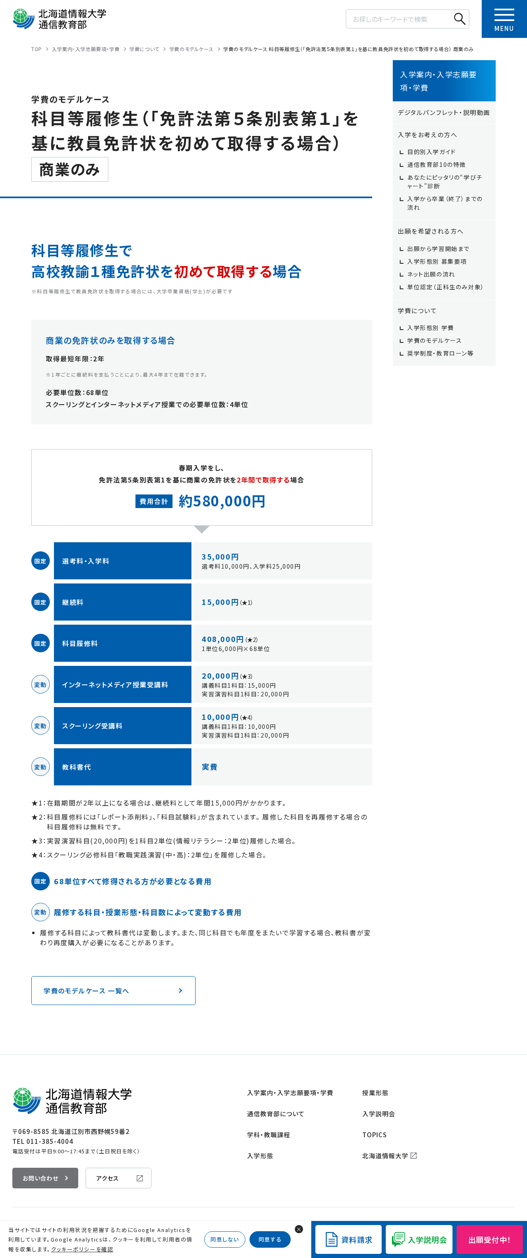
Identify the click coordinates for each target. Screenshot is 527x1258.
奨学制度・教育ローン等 (440, 353)
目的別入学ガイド (431, 152)
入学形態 (260, 1155)
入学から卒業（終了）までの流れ (445, 202)
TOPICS (374, 1134)
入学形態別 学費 (430, 327)
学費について (144, 48)
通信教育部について (276, 1113)
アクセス (107, 1178)
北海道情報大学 (385, 1155)
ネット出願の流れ (431, 274)
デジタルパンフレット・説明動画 (444, 112)
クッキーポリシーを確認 (82, 1249)
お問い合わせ (40, 1178)
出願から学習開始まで (438, 248)
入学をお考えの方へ (427, 134)
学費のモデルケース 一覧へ (87, 991)
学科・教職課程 (268, 1134)
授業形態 (375, 1092)
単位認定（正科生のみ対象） (446, 287)
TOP (36, 48)
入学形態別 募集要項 (437, 261)
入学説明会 (378, 1113)
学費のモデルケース (191, 48)
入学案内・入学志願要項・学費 (85, 48)
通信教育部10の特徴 (436, 164)
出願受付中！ (489, 1239)
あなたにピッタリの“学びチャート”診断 (445, 181)
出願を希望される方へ (431, 231)
